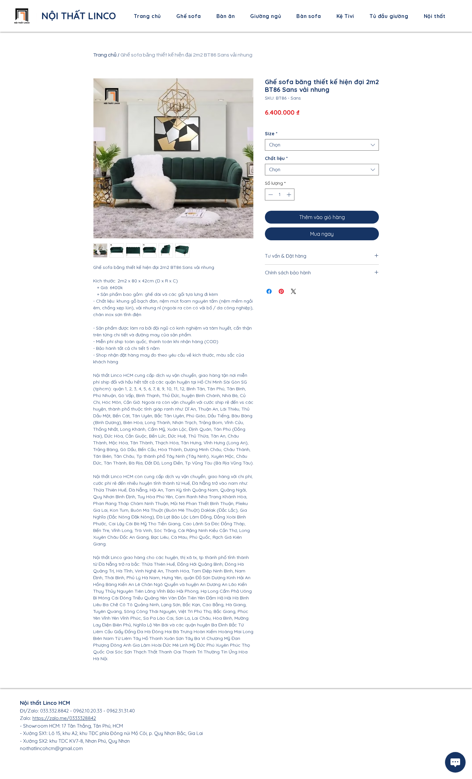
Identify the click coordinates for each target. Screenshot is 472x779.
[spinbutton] (279, 194)
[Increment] (289, 194)
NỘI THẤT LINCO (78, 16)
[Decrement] (270, 194)
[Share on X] (293, 291)
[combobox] (322, 145)
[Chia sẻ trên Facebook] (269, 291)
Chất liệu (276, 158)
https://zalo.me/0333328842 (64, 718)
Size (271, 134)
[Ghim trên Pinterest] (281, 291)
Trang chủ (105, 55)
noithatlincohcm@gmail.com (51, 748)
